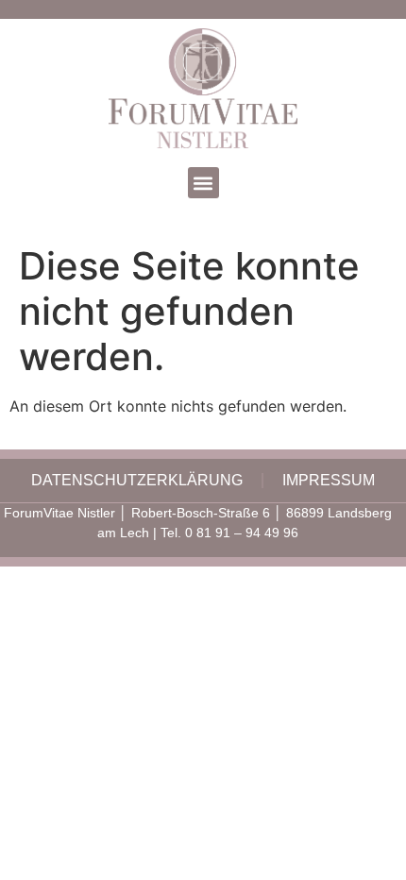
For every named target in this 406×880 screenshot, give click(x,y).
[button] (203, 182)
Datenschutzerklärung (137, 480)
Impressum (328, 480)
